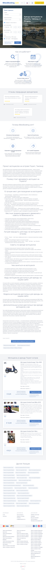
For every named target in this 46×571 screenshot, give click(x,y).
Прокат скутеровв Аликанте (36, 532)
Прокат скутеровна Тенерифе (37, 547)
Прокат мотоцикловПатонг (21, 472)
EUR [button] (22, 3)
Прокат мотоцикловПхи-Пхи (33, 472)
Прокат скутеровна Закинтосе (9, 547)
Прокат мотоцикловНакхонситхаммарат (24, 495)
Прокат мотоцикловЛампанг (9, 475)
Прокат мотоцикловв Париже (23, 535)
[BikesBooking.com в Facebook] (34, 526)
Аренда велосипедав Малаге (8, 536)
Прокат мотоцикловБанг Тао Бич (23, 475)
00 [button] (18, 27)
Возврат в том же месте (11, 22)
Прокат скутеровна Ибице (36, 538)
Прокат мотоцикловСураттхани (25, 480)
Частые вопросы (20, 514)
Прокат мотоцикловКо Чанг (21, 470)
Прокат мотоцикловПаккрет (21, 503)
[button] (28, 3)
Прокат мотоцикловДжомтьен (34, 470)
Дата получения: (7, 25)
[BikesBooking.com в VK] (41, 526)
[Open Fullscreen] (11, 369)
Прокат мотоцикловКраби (8, 472)
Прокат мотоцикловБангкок (9, 482)
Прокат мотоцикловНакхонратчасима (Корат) (12, 485)
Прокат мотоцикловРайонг (23, 500)
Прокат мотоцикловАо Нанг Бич (10, 493)
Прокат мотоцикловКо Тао (35, 500)
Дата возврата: (7, 30)
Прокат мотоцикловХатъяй (9, 503)
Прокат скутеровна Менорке (36, 535)
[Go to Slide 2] (8, 403)
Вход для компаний (34, 517)
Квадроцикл (15, 38)
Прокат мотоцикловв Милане (22, 536)
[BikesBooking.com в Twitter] (36, 526)
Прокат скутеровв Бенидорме (37, 533)
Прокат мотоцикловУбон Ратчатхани (22, 467)
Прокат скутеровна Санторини (9, 545)
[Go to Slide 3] (11, 403)
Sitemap (23, 569)
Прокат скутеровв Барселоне (36, 530)
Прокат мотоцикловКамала (9, 470)
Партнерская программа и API (36, 520)
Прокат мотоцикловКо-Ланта (9, 505)
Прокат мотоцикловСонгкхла (9, 495)
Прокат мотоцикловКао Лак (28, 485)
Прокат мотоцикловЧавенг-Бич (23, 505)
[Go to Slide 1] (5, 363)
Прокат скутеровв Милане (36, 544)
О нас (4, 514)
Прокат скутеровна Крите (36, 541)
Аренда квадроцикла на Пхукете (24, 345)
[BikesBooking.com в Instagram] (39, 526)
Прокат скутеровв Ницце (36, 551)
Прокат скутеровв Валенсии (22, 541)
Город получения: (8, 17)
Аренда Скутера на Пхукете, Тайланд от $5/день (13, 347)
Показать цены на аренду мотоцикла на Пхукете (23, 341)
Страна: (5, 12)
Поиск (17, 42)
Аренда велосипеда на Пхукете (9, 345)
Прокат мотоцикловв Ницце (22, 533)
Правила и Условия (20, 516)
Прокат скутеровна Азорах (22, 544)
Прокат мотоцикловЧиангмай (23, 498)
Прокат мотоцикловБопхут (34, 503)
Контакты (5, 516)
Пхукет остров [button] (8, 19)
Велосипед (8, 36)
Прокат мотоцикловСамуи (22, 477)
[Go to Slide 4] (15, 403)
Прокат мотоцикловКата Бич (23, 493)
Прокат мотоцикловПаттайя (9, 490)
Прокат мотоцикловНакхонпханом (10, 480)
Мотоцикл (8, 38)
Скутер (14, 36)
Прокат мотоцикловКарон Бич (22, 490)
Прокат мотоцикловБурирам (34, 477)
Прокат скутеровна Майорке (36, 536)
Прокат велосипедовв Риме (8, 541)
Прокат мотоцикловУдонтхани (9, 498)
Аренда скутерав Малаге (36, 539)
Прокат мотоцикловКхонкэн (21, 482)
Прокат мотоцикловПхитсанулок (10, 500)
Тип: (5, 35)
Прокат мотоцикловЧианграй (9, 477)
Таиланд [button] (6, 14)
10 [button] (14, 27)
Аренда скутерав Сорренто (36, 542)
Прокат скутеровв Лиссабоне (23, 542)
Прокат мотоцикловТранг (8, 467)
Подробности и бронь (36, 392)
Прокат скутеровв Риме (35, 545)
